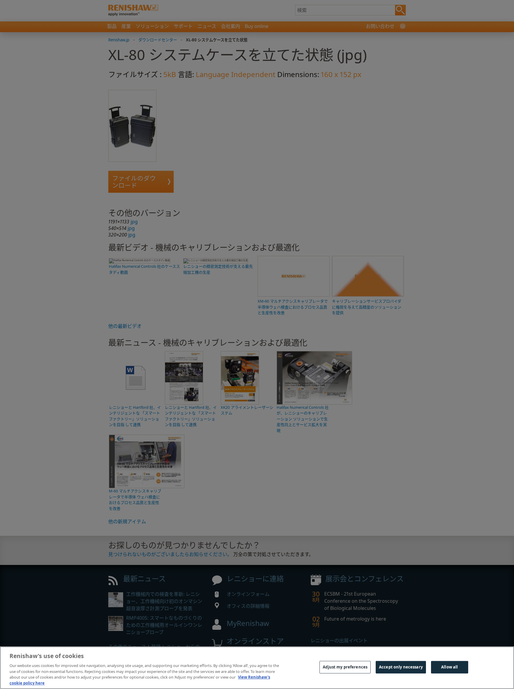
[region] (257, 667)
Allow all (449, 667)
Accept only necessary (401, 667)
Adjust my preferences (345, 667)
